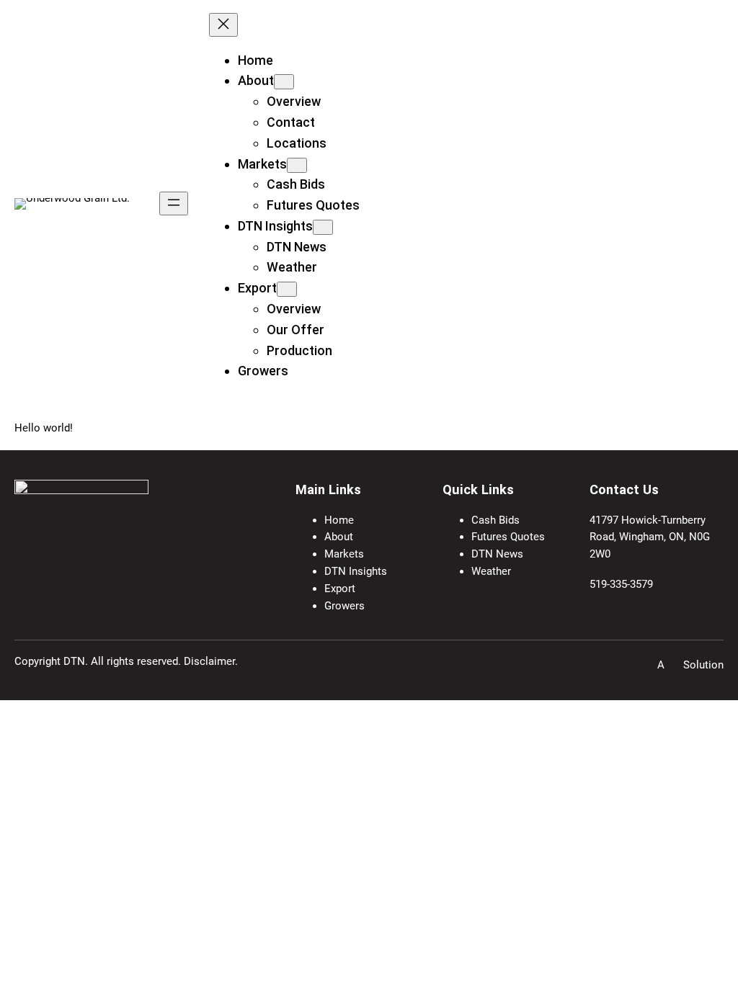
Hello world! (43, 427)
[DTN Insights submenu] (323, 227)
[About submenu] (284, 81)
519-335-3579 (621, 584)
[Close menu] (223, 25)
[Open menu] (173, 203)
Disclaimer (209, 661)
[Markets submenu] (297, 165)
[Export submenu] (287, 289)
